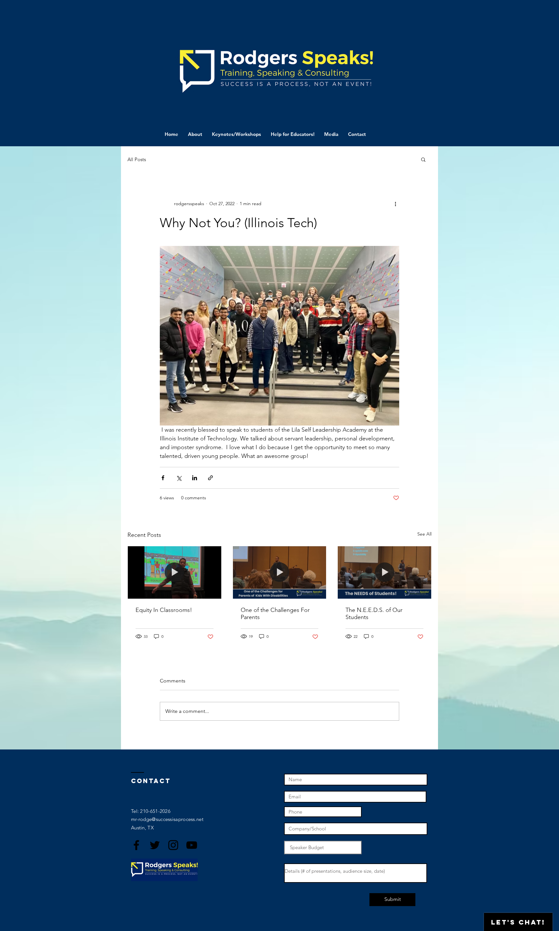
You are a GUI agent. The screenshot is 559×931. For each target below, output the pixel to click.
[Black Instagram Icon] (173, 845)
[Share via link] (210, 478)
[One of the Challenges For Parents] (279, 572)
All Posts (136, 159)
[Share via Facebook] (163, 478)
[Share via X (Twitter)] (179, 478)
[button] (423, 159)
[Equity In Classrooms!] (174, 572)
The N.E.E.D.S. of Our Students (373, 613)
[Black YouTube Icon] (191, 845)
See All (424, 534)
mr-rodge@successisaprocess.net (167, 819)
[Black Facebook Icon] (136, 845)
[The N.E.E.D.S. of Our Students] (384, 572)
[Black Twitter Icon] (154, 845)
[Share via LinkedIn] (195, 478)
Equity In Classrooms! (164, 610)
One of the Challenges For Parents (275, 613)
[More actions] (395, 203)
